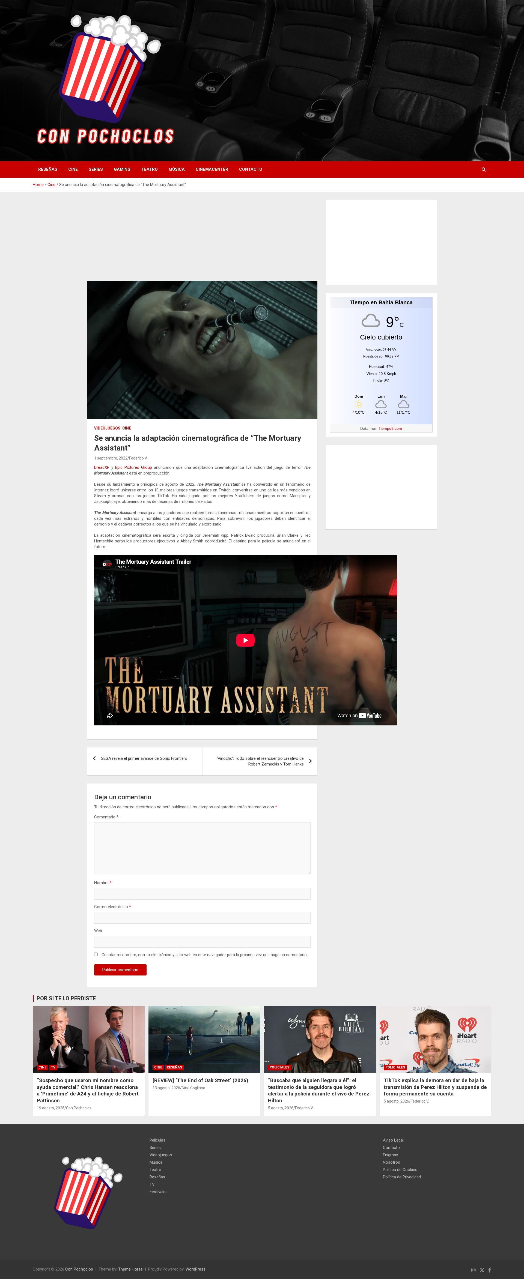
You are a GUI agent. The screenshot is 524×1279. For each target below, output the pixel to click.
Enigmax (390, 1154)
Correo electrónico (112, 906)
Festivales (159, 1191)
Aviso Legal (393, 1140)
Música (177, 169)
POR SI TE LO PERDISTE (66, 998)
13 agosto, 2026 (166, 1088)
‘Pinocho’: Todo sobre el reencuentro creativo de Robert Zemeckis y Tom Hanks (260, 761)
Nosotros (391, 1162)
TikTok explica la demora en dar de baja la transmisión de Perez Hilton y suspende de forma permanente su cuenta (435, 1087)
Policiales (279, 1067)
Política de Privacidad (402, 1177)
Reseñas (47, 169)
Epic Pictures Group (133, 467)
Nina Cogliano (193, 1088)
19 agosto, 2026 (50, 1108)
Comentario (106, 817)
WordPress (196, 1269)
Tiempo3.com (390, 428)
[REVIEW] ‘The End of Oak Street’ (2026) (200, 1080)
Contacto (250, 169)
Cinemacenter (212, 169)
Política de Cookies (400, 1169)
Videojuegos (107, 428)
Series (96, 169)
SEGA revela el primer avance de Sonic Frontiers (144, 758)
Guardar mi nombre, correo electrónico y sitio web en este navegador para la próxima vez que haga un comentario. (205, 954)
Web (98, 930)
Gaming (122, 169)
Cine (73, 169)
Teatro (149, 169)
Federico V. (138, 458)
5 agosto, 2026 (280, 1108)
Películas (157, 1140)
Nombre (103, 882)
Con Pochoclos (78, 1108)
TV (53, 1067)
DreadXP (101, 467)
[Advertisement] (202, 240)
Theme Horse (130, 1269)
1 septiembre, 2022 (110, 458)
